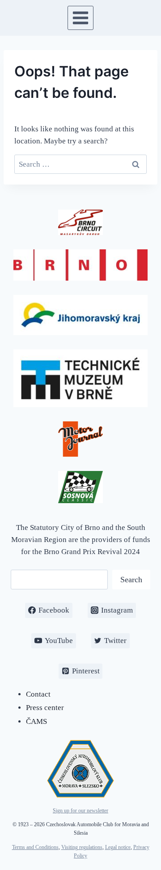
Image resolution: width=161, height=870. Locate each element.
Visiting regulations (81, 847)
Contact (38, 694)
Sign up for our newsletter (80, 810)
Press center (45, 707)
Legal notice (118, 847)
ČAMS (36, 721)
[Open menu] (81, 17)
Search (131, 579)
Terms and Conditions (35, 847)
